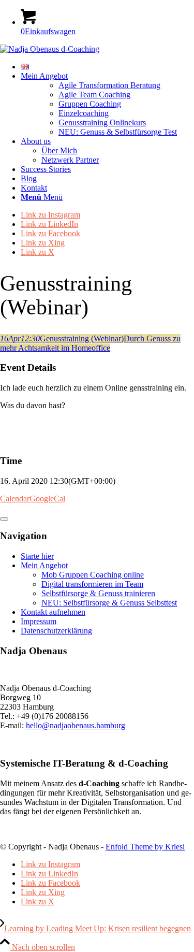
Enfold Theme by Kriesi (145, 846)
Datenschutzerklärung (56, 630)
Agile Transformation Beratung (109, 85)
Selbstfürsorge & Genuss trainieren (98, 593)
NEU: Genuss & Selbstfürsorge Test (117, 131)
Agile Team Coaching (94, 94)
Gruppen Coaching (89, 103)
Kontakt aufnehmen (53, 612)
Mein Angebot (44, 565)
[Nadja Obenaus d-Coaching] (49, 49)
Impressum (38, 621)
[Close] (4, 519)
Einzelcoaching (83, 113)
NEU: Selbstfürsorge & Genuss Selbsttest (109, 602)
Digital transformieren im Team (92, 584)
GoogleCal (47, 498)
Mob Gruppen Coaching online (92, 574)
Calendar (14, 498)
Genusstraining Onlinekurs (102, 122)
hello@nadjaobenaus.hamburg (75, 725)
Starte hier (37, 556)
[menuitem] (107, 66)
